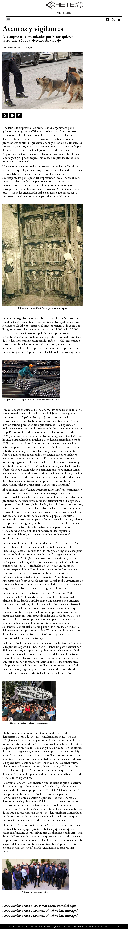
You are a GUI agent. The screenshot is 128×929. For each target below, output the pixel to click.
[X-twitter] (113, 19)
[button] (8, 19)
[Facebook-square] (107, 19)
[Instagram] (119, 19)
